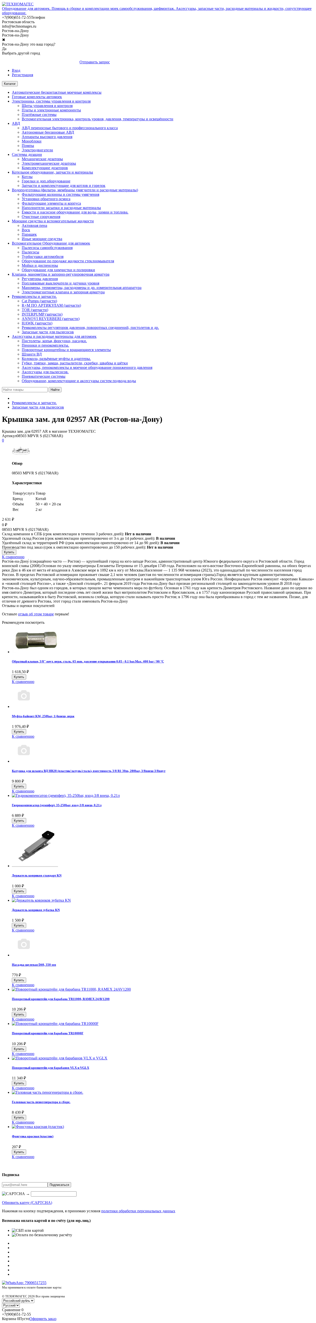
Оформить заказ (42, 1319)
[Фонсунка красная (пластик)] (38, 1127)
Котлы (27, 177)
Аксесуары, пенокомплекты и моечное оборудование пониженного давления (87, 367)
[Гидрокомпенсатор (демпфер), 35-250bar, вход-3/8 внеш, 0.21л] (66, 795)
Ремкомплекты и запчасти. (34, 296)
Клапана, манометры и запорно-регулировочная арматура (60, 274)
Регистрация (22, 75)
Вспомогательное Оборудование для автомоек (51, 243)
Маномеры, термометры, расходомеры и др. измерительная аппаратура (81, 288)
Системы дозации (27, 154)
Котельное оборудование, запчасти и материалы (52, 172)
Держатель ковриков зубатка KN (36, 910)
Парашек (29, 234)
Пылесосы (30, 252)
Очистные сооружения (41, 217)
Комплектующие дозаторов (45, 168)
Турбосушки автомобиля (42, 256)
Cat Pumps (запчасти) (39, 301)
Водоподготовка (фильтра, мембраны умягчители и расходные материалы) (75, 190)
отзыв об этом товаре (36, 614)
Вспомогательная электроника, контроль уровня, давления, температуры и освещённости (97, 119)
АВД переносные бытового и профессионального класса (70, 128)
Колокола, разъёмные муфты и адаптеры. (56, 359)
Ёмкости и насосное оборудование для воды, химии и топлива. (75, 212)
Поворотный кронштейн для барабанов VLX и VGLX (50, 1068)
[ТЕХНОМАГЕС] (18, 4)
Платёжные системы (39, 114)
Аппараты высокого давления (47, 137)
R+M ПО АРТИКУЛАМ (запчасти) (51, 305)
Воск (26, 230)
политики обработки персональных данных (138, 1211)
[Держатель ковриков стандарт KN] (35, 866)
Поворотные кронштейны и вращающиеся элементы (66, 350)
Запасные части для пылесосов (48, 332)
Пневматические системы (43, 376)
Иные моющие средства (42, 239)
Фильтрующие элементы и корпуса (51, 203)
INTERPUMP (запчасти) (42, 314)
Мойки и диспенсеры (40, 265)
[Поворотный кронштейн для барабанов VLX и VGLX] (59, 1058)
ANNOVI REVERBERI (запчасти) (50, 319)
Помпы (28, 145)
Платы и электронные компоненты (51, 110)
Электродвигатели (37, 150)
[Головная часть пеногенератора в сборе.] (47, 1092)
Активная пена (34, 225)
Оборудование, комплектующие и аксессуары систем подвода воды (79, 381)
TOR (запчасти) (35, 310)
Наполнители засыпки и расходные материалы (61, 208)
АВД (16, 123)
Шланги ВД (32, 354)
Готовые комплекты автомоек (37, 97)
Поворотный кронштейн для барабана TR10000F (47, 1033)
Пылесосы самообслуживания (47, 248)
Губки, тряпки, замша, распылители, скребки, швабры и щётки (75, 363)
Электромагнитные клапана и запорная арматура (63, 292)
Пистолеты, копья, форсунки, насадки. (54, 341)
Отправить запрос (94, 62)
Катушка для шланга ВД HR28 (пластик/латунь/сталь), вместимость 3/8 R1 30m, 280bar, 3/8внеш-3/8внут (88, 771)
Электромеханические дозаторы (49, 163)
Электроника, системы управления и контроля (51, 101)
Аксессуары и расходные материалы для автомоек (54, 336)
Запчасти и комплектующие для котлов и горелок (63, 185)
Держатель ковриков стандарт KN (36, 875)
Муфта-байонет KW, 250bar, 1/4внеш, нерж (43, 716)
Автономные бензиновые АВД (48, 132)
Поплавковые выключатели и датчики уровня (60, 283)
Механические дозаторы (42, 159)
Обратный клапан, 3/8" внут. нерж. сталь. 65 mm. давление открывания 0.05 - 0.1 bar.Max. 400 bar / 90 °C (88, 661)
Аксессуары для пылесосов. (45, 372)
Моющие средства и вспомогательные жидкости (53, 221)
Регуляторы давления (40, 279)
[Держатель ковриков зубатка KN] (41, 900)
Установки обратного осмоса (46, 199)
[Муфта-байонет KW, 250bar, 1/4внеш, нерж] (24, 706)
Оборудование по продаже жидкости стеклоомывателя (68, 261)
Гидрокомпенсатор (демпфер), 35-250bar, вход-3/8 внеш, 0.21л (56, 805)
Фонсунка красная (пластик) (32, 1136)
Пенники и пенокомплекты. (45, 345)
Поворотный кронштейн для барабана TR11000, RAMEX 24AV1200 (61, 999)
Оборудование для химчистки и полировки (58, 270)
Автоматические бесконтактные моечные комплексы (56, 92)
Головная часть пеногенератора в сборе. (41, 1102)
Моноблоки (31, 141)
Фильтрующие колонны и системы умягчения (60, 194)
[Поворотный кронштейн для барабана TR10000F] (55, 1023)
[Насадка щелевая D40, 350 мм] (24, 955)
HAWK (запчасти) (37, 323)
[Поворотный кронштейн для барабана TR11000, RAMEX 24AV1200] (71, 989)
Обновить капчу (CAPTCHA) (27, 1202)
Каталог (10, 84)
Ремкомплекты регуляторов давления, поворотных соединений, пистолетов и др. (90, 327)
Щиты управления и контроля (47, 106)
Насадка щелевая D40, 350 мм (34, 964)
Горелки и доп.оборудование (46, 181)
